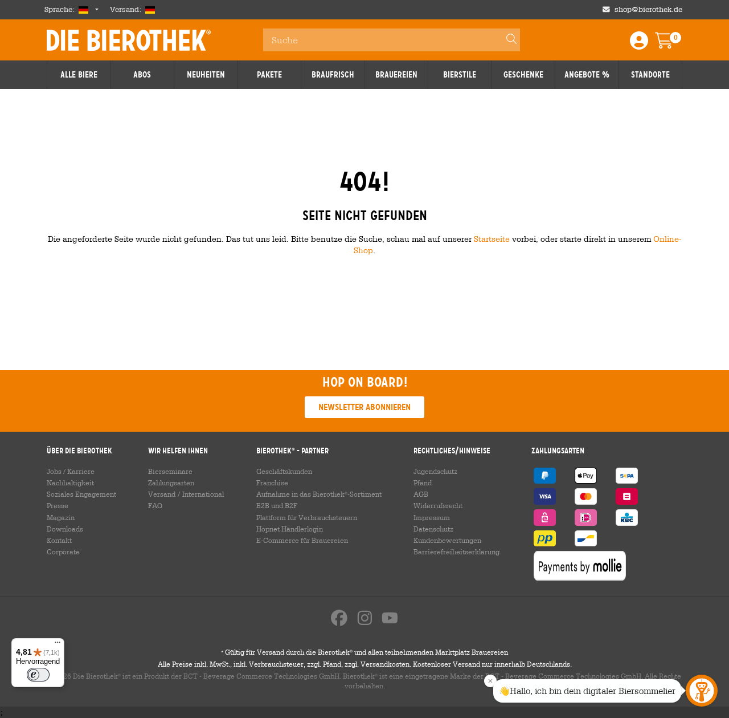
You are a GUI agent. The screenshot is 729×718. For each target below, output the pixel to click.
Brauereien (396, 75)
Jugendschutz (435, 471)
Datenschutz (433, 529)
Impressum (431, 517)
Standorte (650, 75)
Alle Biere (78, 75)
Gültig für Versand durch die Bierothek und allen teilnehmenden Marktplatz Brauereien (364, 652)
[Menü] (57, 645)
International (203, 494)
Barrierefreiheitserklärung (456, 551)
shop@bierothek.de (648, 9)
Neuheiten (206, 75)
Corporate (63, 551)
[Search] (506, 40)
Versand (161, 494)
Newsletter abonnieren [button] (364, 406)
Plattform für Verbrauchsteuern (306, 517)
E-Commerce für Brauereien (302, 540)
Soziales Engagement (81, 494)
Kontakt (59, 540)
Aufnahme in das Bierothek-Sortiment (319, 494)
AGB (420, 494)
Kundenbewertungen (447, 540)
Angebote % (586, 75)
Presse (57, 505)
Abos (142, 75)
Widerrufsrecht (437, 505)
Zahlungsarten (171, 482)
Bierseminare (170, 471)
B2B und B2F (276, 505)
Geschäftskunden (284, 471)
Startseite (492, 239)
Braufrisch (333, 75)
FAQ (155, 505)
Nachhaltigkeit (70, 482)
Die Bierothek (129, 40)
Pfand (422, 482)
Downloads (65, 529)
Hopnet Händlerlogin (289, 529)
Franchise (272, 482)
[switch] (38, 675)
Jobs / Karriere (71, 471)
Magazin (61, 517)
